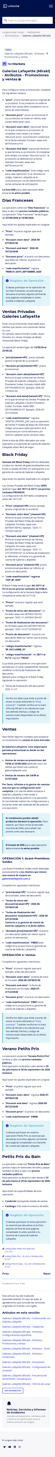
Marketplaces (12, 35)
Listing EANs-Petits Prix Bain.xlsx (20, 1248)
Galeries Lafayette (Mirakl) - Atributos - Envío (26, 1348)
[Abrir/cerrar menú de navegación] (51, 6)
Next (46, 1273)
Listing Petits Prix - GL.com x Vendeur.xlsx (24, 1256)
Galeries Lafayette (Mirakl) (36, 35)
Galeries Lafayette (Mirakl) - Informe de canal (26, 1383)
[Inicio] (11, 6)
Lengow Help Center (13, 32)
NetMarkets (33, 32)
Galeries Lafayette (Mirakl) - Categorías (23, 1326)
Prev (5, 1273)
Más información (13, 1391)
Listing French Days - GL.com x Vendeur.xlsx (25, 1263)
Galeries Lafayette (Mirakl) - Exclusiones (23, 1362)
